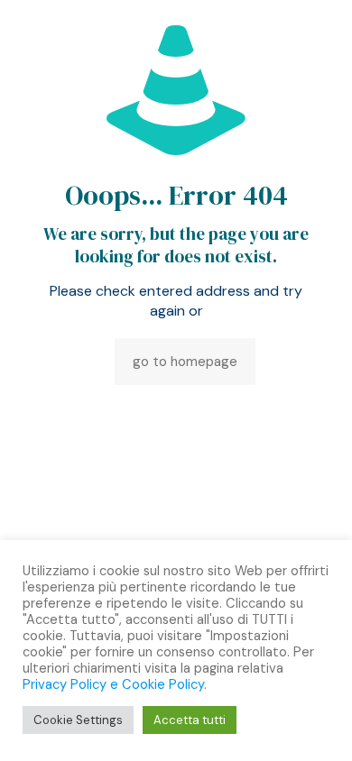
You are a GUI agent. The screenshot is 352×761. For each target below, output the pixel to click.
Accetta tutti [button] (189, 720)
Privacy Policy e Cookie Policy (113, 684)
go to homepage (185, 362)
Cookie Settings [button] (78, 720)
